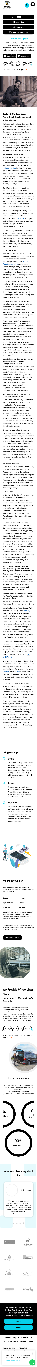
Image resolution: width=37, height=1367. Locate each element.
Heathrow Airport (12, 1338)
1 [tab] (13, 1223)
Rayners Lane (8, 903)
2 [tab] (16, 1223)
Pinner (21, 903)
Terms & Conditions (9, 1348)
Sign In (18, 1321)
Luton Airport (26, 1338)
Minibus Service (9, 168)
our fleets (20, 218)
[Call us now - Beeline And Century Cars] (27, 5)
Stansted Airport (11, 1341)
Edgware (21, 898)
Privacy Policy (23, 1348)
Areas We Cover (12, 937)
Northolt (22, 907)
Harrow (5, 898)
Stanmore (6, 907)
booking (27, 610)
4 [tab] (23, 1223)
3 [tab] (20, 1223)
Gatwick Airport (26, 1341)
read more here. (13, 1360)
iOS (18, 672)
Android (6, 672)
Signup (18, 1327)
